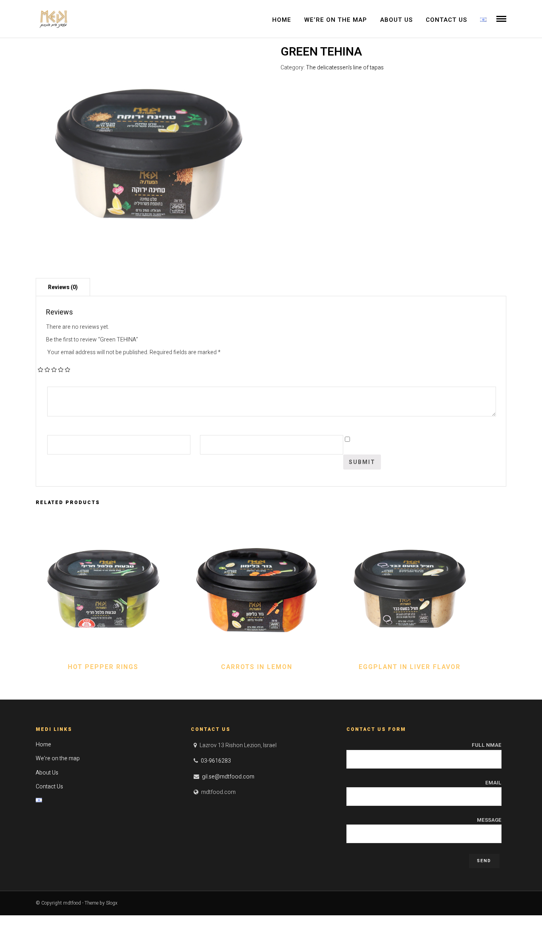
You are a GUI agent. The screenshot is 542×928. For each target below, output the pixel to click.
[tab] (63, 287)
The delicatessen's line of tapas (345, 67)
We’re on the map (335, 19)
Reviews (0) (63, 287)
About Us (396, 19)
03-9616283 (216, 761)
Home (281, 19)
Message (489, 820)
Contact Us (446, 19)
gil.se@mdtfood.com (228, 777)
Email (493, 782)
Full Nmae (487, 745)
